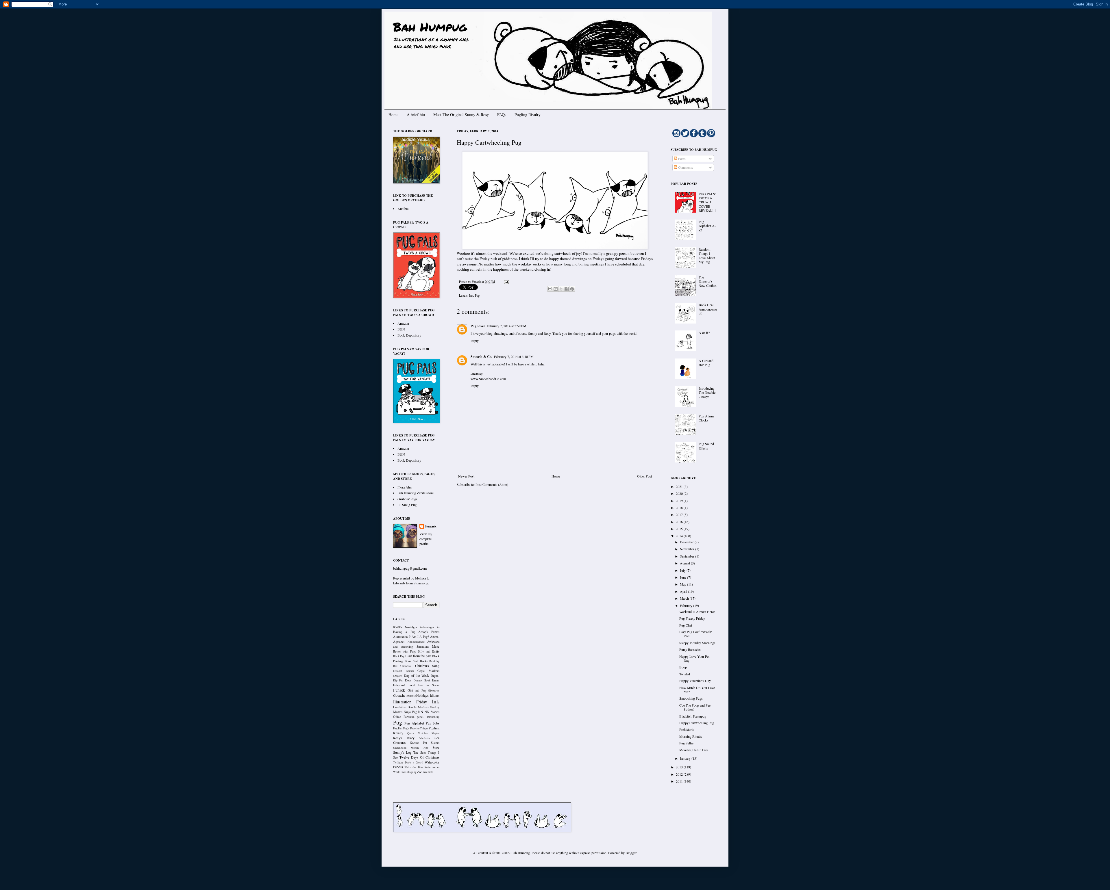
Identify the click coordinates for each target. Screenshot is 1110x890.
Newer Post (466, 476)
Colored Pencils (403, 671)
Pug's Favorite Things (415, 728)
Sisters (435, 743)
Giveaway (433, 690)
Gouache (399, 695)
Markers (423, 707)
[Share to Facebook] (566, 289)
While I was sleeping (405, 772)
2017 (680, 514)
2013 (680, 767)
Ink (471, 295)
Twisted (684, 674)
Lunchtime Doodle (405, 707)
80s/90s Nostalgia (405, 627)
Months (397, 712)
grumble (411, 696)
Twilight (398, 762)
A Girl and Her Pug (706, 362)
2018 (680, 507)
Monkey (434, 707)
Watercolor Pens (413, 767)
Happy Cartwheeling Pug (696, 722)
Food (411, 685)
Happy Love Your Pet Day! (694, 658)
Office (397, 717)
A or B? (704, 332)
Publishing (433, 717)
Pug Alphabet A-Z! (707, 225)
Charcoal (406, 666)
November (687, 549)
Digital (435, 676)
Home (393, 114)
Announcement (416, 642)
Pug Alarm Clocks (706, 418)
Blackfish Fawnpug (692, 716)
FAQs (501, 114)
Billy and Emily (428, 651)
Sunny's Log (402, 752)
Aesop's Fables (428, 632)
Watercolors (431, 767)
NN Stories (432, 712)
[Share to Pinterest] (572, 289)
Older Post (644, 476)
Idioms (434, 695)
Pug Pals (398, 728)
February (686, 605)
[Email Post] (505, 282)
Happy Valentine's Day (695, 680)
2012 (680, 774)
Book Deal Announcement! (708, 308)
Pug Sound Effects (706, 445)
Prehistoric (686, 729)
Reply (475, 340)
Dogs (408, 680)
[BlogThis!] (555, 289)
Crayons (397, 676)
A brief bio (416, 114)
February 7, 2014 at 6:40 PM (514, 356)
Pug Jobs (432, 723)
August (685, 563)
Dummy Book (422, 680)
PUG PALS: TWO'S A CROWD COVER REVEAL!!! (707, 202)
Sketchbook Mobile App (410, 748)
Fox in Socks (429, 685)
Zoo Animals (425, 772)
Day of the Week (416, 675)
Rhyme (435, 733)
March (685, 598)
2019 (680, 500)
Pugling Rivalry (528, 114)
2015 (680, 528)
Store (436, 748)
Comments (685, 167)
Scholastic (424, 738)
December (687, 542)
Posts (681, 158)
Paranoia (409, 717)
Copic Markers (428, 671)
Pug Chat (685, 625)
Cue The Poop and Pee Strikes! (695, 707)
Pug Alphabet (414, 723)
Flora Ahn (404, 487)
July (683, 570)
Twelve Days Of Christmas (419, 757)
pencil (420, 717)
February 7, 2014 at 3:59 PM (506, 326)
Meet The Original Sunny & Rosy (461, 114)
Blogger (631, 852)
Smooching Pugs (691, 698)
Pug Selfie (686, 743)
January (685, 758)
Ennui (435, 680)
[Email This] (550, 289)
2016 (680, 521)
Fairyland (399, 685)
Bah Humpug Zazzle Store (415, 492)
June (683, 577)
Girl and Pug (417, 690)
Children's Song (427, 665)
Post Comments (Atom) (492, 484)
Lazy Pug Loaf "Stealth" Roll (696, 633)
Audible (402, 208)
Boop (683, 667)
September (687, 556)
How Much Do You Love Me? (697, 689)
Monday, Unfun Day (693, 750)
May (683, 584)
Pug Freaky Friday (692, 618)
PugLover (478, 326)
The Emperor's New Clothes (708, 281)
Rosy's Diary (404, 737)
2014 (680, 536)
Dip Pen (398, 680)
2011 (680, 781)
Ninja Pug (410, 712)
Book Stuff (412, 661)
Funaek (477, 282)
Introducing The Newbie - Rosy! (707, 392)
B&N (401, 329)
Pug (477, 295)
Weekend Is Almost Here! (697, 611)
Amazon (403, 323)
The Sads (419, 752)
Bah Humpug (430, 26)
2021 (680, 486)
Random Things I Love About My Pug (707, 255)
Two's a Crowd (414, 762)
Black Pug (398, 656)
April (684, 591)
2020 (680, 493)
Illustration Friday (410, 702)
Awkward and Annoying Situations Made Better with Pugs (416, 646)
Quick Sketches (417, 733)
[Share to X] (561, 289)
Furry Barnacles (690, 649)
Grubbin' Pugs (407, 499)
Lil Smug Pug (407, 504)
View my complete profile (425, 539)
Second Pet (418, 743)
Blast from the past (418, 655)
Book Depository (409, 335)
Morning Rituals (690, 736)
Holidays (422, 695)
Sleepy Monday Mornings (697, 642)
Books (424, 661)
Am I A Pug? (420, 637)
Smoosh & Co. (481, 356)
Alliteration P (401, 637)
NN (420, 711)
